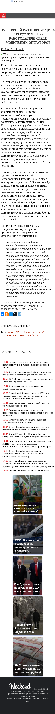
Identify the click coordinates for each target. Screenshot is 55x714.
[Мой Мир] (11, 314)
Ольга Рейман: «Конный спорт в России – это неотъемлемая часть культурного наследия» (27, 472)
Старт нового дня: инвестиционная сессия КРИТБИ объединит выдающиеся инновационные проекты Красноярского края (27, 443)
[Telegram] (19, 314)
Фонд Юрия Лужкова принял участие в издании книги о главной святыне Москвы (25, 428)
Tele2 (21, 332)
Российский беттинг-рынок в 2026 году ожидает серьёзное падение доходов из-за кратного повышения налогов (25, 396)
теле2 (14, 332)
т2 (9, 332)
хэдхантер (19, 335)
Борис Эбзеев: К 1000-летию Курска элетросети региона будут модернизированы (26, 435)
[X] (15, 314)
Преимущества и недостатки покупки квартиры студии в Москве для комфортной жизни (25, 365)
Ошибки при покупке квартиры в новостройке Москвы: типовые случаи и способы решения (28, 413)
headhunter (33, 335)
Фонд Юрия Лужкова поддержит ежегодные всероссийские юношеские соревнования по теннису (22, 453)
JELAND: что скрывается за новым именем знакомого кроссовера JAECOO (27, 380)
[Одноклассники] (7, 314)
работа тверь (33, 332)
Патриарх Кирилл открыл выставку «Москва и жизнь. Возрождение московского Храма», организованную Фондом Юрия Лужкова (28, 463)
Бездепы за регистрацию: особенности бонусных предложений (25, 404)
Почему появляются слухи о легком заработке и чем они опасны (24, 421)
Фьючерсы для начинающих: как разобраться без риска (22, 387)
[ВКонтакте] (2, 314)
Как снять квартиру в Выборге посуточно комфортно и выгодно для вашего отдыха (26, 373)
